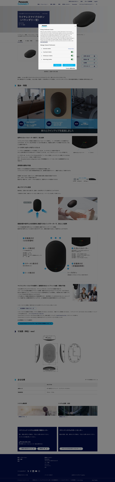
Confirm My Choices (69, 65)
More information (43, 42)
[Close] (75, 26)
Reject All (57, 65)
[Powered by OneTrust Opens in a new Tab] (71, 69)
